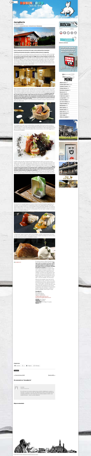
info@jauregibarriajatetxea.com (41, 296)
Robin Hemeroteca (64, 113)
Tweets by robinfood (63, 42)
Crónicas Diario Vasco (64, 84)
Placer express (63, 107)
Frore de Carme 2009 (19, 375)
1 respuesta (16, 370)
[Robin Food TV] (68, 71)
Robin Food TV (63, 111)
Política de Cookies (34, 454)
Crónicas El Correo (64, 86)
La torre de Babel (63, 99)
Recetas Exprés (63, 109)
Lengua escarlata (63, 103)
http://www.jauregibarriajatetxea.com (43, 297)
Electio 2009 (51, 375)
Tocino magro (62, 115)
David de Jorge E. (20, 24)
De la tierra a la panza (64, 90)
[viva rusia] (68, 140)
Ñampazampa (62, 105)
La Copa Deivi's (63, 97)
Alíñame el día (63, 82)
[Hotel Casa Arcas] (68, 187)
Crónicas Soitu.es (63, 88)
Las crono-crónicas (64, 101)
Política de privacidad (27, 454)
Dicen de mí (62, 92)
